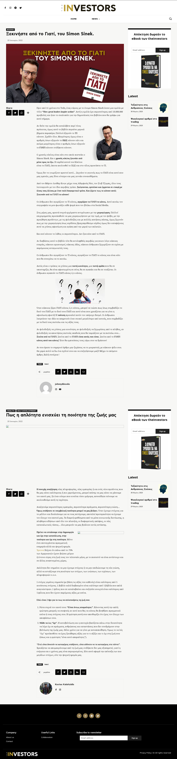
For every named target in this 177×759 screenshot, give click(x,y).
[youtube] (60, 389)
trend (46, 364)
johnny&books (62, 384)
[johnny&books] (46, 388)
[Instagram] (10, 8)
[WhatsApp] (21, 113)
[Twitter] (21, 8)
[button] (170, 18)
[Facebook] (5, 8)
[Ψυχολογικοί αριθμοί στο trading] (163, 122)
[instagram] (56, 389)
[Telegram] (15, 8)
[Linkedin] (77, 372)
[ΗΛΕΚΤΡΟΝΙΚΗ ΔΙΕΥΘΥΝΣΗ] (83, 372)
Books (10, 29)
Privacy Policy (145, 753)
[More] (28, 113)
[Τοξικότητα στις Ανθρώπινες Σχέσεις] (163, 108)
